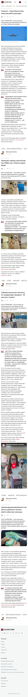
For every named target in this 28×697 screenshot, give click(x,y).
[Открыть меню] (25, 2)
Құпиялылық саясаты (6, 664)
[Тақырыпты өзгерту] (21, 2)
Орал (3, 280)
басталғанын (4, 269)
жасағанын (4, 275)
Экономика (4, 650)
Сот (3, 614)
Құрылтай (16, 280)
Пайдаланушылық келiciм (7, 661)
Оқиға (2, 641)
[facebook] (10, 633)
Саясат (3, 644)
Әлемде (3, 652)
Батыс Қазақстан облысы (14, 148)
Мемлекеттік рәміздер (7, 666)
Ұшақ (3, 148)
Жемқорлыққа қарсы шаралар (9, 669)
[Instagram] (2, 17)
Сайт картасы (4, 680)
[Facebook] (10, 17)
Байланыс (3, 683)
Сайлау (4, 495)
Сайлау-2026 (9, 6)
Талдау (3, 647)
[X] (13, 17)
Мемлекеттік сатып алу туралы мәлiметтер (12, 672)
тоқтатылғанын (19, 140)
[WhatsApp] (5, 17)
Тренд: (2, 6)
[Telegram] (7, 17)
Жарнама (3, 686)
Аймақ (9, 280)
